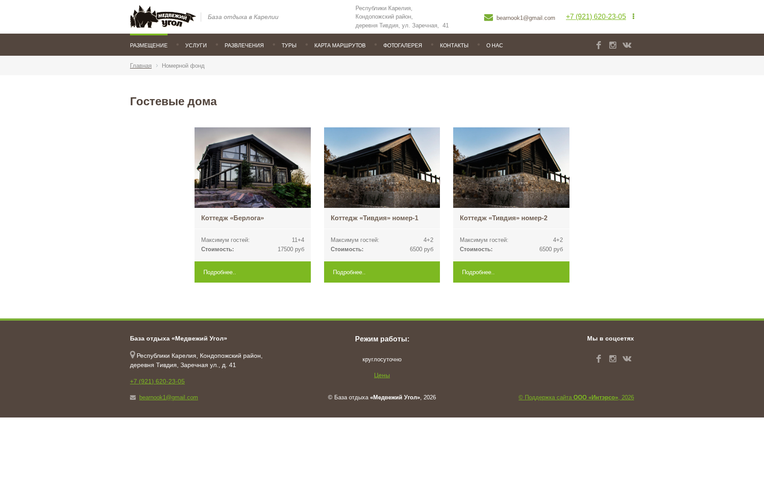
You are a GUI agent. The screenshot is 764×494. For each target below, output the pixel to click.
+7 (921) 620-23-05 (596, 16)
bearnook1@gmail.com (168, 397)
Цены (382, 375)
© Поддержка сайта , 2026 (576, 397)
